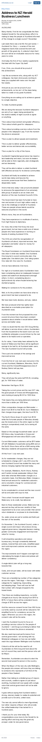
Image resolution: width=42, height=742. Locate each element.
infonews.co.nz (7, 3)
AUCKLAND (6, 28)
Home (33, 738)
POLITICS (6, 9)
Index (38, 738)
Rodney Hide (7, 22)
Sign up (36, 3)
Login (30, 3)
